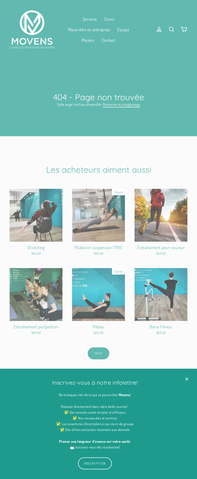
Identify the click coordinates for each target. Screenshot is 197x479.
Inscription (95, 463)
